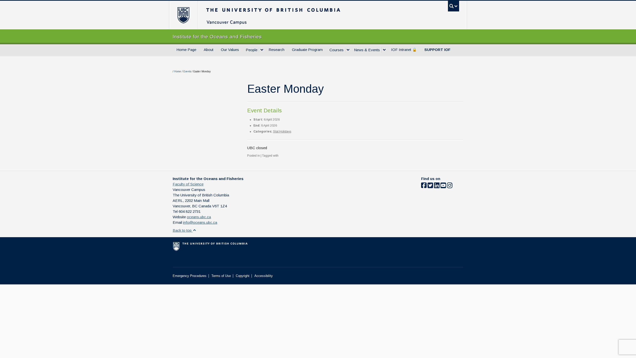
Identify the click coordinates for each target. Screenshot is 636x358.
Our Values (230, 49)
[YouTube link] (443, 186)
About (208, 49)
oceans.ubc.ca (199, 217)
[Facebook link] (424, 186)
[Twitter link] (430, 186)
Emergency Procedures (189, 276)
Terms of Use (221, 276)
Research (276, 49)
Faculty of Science (188, 184)
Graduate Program (307, 49)
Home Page (186, 49)
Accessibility (263, 276)
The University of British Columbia (183, 15)
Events (187, 71)
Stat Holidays (282, 131)
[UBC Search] (453, 6)
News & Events (367, 50)
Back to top (183, 230)
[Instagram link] (449, 186)
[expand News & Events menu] (384, 50)
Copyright (242, 276)
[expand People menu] (262, 50)
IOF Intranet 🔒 (404, 49)
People (251, 50)
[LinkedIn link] (436, 186)
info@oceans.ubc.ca (200, 222)
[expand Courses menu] (348, 50)
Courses (336, 50)
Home (177, 71)
